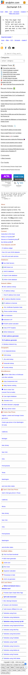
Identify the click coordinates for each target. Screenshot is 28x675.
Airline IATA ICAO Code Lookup (11, 74)
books (14, 670)
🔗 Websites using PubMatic (10, 638)
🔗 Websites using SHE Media (11, 658)
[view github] (9, 48)
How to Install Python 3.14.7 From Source (12, 100)
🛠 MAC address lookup (9, 287)
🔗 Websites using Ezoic (9, 613)
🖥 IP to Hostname (7, 315)
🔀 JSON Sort (6, 562)
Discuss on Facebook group (9, 239)
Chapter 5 (23, 11)
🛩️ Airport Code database (9, 275)
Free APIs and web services (10, 256)
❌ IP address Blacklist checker (11, 299)
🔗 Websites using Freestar (10, 654)
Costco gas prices (21, 667)
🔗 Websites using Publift (9, 642)
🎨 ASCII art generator (8, 579)
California (4, 432)
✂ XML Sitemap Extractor (9, 601)
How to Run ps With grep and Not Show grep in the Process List (13, 115)
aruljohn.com (12, 2)
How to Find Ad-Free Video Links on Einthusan (13, 92)
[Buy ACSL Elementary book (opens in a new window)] (7, 181)
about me (9, 665)
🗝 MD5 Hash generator (9, 558)
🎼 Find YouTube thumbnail (10, 554)
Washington (5, 479)
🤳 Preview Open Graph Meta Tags (12, 592)
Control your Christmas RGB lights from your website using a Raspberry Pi (12, 150)
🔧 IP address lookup (8, 291)
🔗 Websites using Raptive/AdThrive (13, 625)
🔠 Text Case (6, 567)
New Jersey (5, 445)
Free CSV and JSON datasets (11, 252)
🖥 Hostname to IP (7, 319)
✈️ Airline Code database (9, 279)
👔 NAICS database (8, 271)
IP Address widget (7, 248)
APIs (9, 670)
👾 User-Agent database (9, 396)
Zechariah (16, 11)
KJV (11, 11)
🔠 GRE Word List (7, 267)
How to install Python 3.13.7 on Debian (11, 133)
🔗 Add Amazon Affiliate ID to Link (12, 609)
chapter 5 (24, 40)
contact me (17, 665)
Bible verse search (14, 13)
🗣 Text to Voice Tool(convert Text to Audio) (8, 391)
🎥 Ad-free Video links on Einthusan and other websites (12, 376)
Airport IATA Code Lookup (10, 72)
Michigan (4, 438)
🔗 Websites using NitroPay (10, 629)
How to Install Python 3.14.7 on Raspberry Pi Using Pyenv (12, 96)
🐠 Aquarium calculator (9, 571)
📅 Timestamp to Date (8, 575)
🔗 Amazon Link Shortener (10, 605)
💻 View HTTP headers (9, 328)
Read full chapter (6, 37)
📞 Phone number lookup (9, 311)
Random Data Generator (9, 76)
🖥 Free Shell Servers (8, 263)
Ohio (3, 459)
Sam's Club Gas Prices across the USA (13, 84)
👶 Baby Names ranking (9, 385)
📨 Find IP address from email (11, 295)
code (7, 667)
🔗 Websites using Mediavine (10, 617)
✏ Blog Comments (6, 158)
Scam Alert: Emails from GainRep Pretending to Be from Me (13, 110)
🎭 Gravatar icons (7, 400)
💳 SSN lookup (6, 355)
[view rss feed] (2, 48)
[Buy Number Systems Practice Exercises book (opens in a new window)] (19, 181)
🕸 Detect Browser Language (10, 404)
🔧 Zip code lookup (7, 359)
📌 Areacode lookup (8, 363)
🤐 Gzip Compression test (9, 381)
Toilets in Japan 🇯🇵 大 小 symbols (10, 136)
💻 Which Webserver (8, 332)
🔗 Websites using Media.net (10, 650)
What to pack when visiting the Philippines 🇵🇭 (13, 139)
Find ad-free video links (9, 68)
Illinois (4, 506)
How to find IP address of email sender (11, 129)
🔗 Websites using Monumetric (11, 634)
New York (4, 452)
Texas (3, 472)
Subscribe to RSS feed (8, 234)
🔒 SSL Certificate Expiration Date (12, 307)
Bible (6, 11)
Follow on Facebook (7, 236)
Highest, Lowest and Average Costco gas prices (13, 417)
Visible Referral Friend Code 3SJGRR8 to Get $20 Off (13, 104)
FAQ (23, 670)
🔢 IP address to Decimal (9, 303)
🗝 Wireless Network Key (9, 344)
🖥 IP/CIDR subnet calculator (10, 323)
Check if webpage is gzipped (10, 70)
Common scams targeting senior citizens (11, 142)
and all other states (7, 547)
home (1, 11)
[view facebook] (6, 48)
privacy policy (5, 673)
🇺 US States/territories (9, 351)
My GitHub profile (6, 242)
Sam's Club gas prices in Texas (11, 493)
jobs (19, 670)
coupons (3, 670)
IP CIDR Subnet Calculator (10, 78)
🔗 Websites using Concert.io (10, 646)
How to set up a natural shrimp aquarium (11, 145)
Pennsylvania (6, 466)
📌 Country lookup (7, 367)
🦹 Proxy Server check (8, 408)
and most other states (8, 486)
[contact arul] (13, 48)
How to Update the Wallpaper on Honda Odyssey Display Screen (14, 120)
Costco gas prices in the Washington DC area (13, 424)
